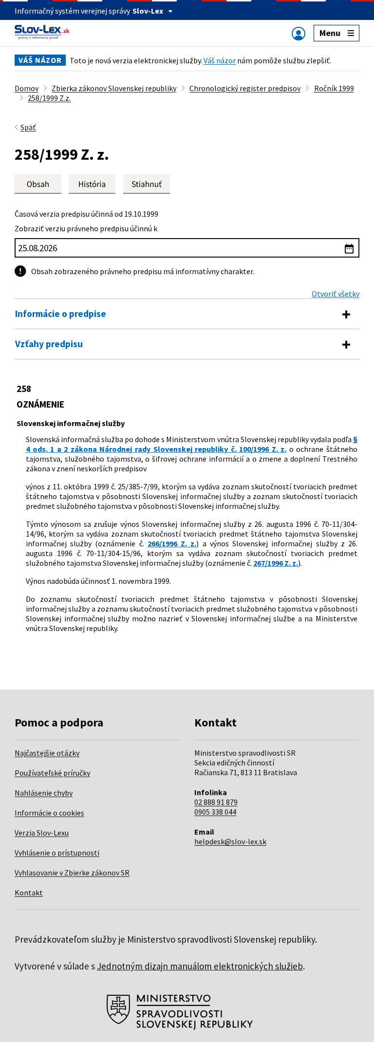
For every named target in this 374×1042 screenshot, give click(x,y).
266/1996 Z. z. (172, 543)
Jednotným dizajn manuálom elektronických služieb (200, 966)
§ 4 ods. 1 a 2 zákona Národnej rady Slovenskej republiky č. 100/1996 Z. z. (191, 444)
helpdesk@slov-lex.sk (230, 841)
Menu (329, 32)
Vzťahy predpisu (49, 344)
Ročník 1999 (334, 88)
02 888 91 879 (216, 802)
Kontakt (29, 892)
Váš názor (220, 60)
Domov (26, 88)
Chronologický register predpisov (244, 88)
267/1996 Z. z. (275, 563)
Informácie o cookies (49, 813)
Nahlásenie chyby (44, 793)
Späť (28, 127)
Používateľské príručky (52, 773)
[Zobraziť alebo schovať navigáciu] (298, 33)
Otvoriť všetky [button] (335, 293)
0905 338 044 (215, 812)
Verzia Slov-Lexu (42, 832)
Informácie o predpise (60, 313)
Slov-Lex (147, 11)
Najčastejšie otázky (47, 753)
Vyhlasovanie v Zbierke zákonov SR (72, 872)
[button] (146, 183)
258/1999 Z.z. (49, 98)
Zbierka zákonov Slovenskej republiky (114, 88)
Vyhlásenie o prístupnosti (57, 852)
